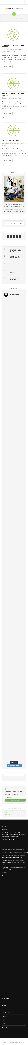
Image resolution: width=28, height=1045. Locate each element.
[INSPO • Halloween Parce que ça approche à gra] (14, 561)
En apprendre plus (9, 839)
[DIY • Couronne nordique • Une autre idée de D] (14, 426)
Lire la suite (7, 66)
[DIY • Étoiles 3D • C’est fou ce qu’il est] (14, 329)
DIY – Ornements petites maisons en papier (16, 250)
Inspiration (4, 1016)
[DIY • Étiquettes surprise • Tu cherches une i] (14, 375)
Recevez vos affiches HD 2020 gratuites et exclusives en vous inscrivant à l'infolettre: (14, 793)
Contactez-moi (6, 1031)
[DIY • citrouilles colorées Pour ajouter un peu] (14, 711)
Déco (7, 49)
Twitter (20, 852)
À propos (4, 1027)
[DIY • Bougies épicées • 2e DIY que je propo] (14, 467)
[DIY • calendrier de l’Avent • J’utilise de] (14, 400)
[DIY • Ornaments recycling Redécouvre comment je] (14, 448)
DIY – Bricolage (6, 1012)
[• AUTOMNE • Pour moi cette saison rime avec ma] (14, 631)
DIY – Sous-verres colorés (15, 271)
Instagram (11, 852)
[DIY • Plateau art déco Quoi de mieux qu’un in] (14, 738)
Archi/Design (5, 1009)
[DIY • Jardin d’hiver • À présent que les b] (14, 489)
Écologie (15, 49)
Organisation (5, 1020)
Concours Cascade (10, 140)
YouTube (26, 852)
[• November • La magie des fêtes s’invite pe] (14, 509)
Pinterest (16, 852)
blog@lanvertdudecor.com (14, 869)
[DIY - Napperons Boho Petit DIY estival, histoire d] (14, 753)
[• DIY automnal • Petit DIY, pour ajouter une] (14, 592)
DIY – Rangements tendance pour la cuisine (15, 258)
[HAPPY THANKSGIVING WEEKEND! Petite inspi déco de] (14, 543)
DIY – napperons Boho (16, 263)
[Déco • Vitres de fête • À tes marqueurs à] (14, 308)
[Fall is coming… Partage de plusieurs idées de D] (14, 725)
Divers (11, 49)
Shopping (20, 49)
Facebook (6, 852)
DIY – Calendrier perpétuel (15, 279)
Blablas (4, 49)
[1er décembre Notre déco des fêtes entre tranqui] (14, 351)
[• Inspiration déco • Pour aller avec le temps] (14, 676)
